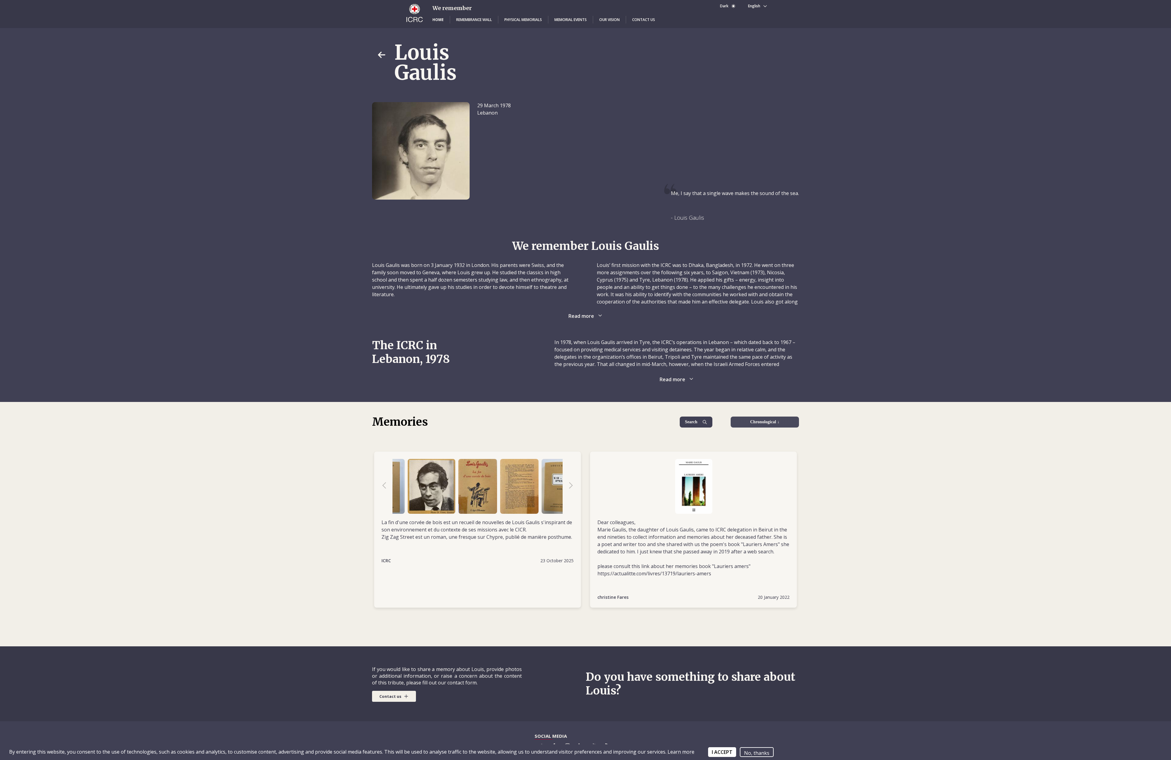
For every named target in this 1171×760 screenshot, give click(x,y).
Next (568, 486)
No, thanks (756, 753)
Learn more (680, 751)
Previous (387, 486)
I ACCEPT (722, 752)
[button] (438, 19)
